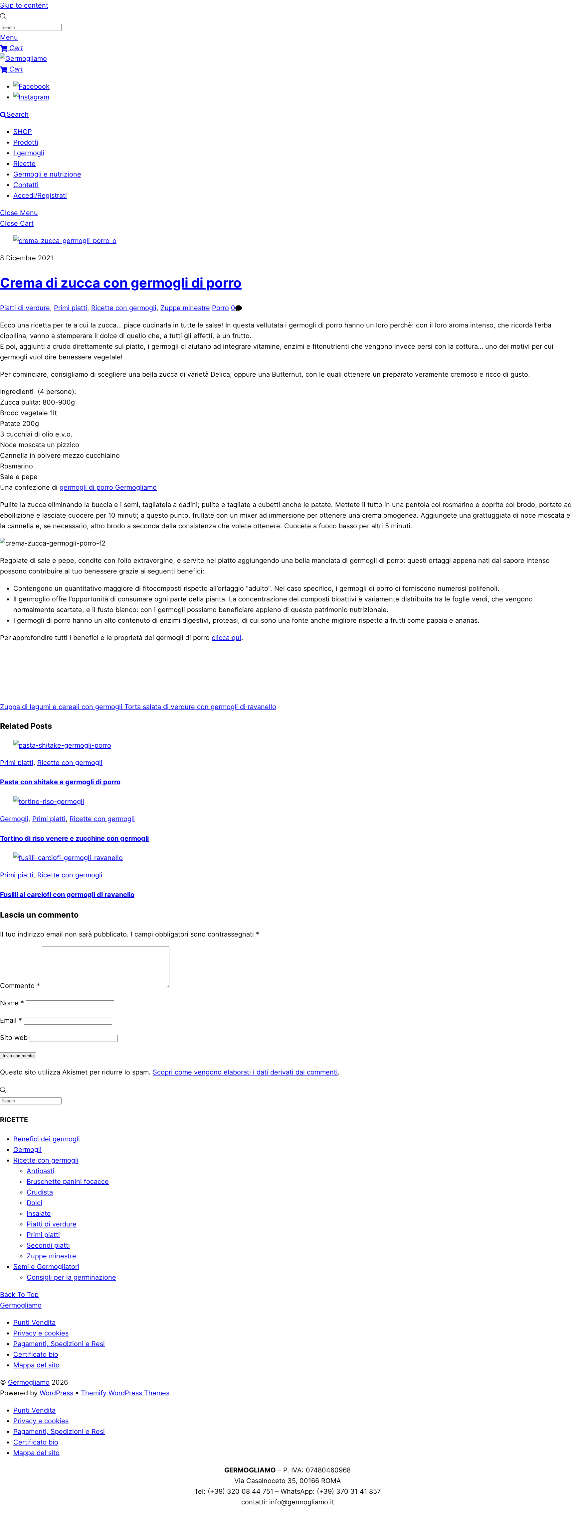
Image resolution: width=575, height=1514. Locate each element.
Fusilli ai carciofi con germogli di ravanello (67, 895)
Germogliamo (29, 1382)
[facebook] (31, 86)
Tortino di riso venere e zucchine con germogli (74, 838)
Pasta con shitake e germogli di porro (60, 782)
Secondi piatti (48, 1245)
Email (11, 1020)
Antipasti (40, 1171)
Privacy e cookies (41, 1333)
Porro (220, 308)
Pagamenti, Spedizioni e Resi (59, 1344)
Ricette (24, 164)
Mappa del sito (36, 1365)
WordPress (56, 1393)
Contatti (26, 185)
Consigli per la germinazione (71, 1277)
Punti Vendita (34, 1322)
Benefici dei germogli (46, 1139)
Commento (20, 986)
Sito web (14, 1038)
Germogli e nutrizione (47, 174)
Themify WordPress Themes (125, 1393)
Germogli (14, 819)
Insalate (39, 1213)
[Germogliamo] (23, 59)
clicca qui (226, 638)
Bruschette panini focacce (68, 1182)
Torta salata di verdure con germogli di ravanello (199, 707)
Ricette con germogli (123, 308)
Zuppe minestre (185, 308)
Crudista (40, 1192)
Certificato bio (35, 1354)
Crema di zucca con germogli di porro (121, 283)
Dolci (34, 1203)
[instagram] (31, 97)
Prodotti (25, 142)
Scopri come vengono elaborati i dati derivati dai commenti (245, 1072)
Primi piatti (70, 308)
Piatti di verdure (25, 308)
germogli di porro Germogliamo (108, 487)
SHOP (22, 132)
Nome (12, 1003)
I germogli (28, 153)
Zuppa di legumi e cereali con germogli (61, 707)
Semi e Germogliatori (46, 1267)
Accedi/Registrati (40, 195)
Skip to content (24, 5)
